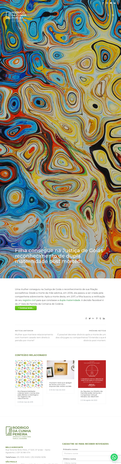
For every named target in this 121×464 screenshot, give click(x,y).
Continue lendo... (27, 308)
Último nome (69, 459)
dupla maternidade (69, 300)
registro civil (29, 300)
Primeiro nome (70, 449)
